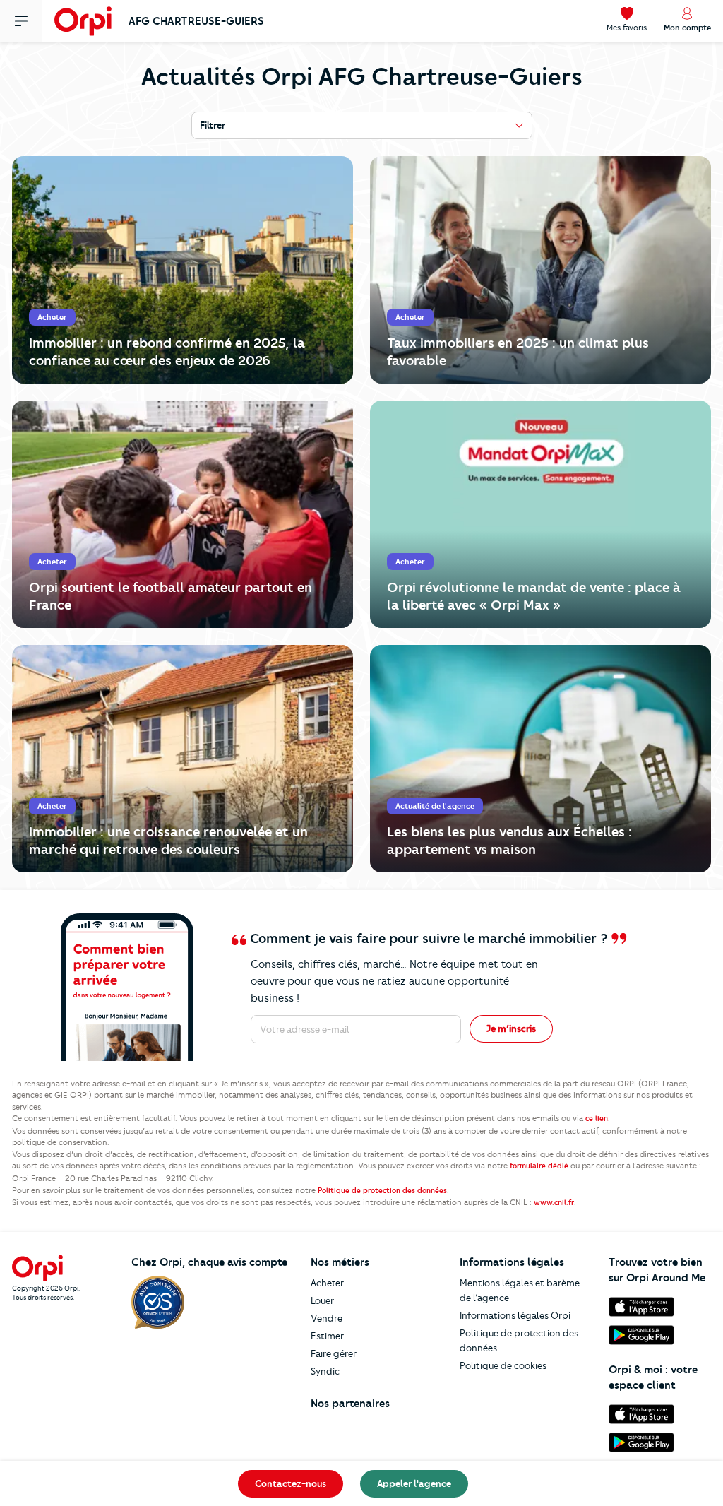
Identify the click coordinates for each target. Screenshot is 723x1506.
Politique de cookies (503, 1365)
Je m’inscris (511, 1028)
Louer (322, 1300)
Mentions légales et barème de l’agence (520, 1290)
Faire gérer (334, 1353)
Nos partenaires (350, 1403)
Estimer (327, 1335)
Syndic (325, 1371)
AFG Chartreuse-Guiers (196, 21)
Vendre (326, 1318)
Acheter (327, 1282)
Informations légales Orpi (515, 1315)
